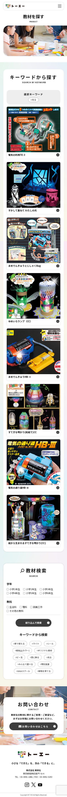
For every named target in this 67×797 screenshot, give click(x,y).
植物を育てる (44, 671)
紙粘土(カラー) (22, 650)
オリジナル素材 (44, 650)
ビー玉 (19, 657)
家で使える (19, 643)
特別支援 (44, 664)
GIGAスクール (23, 671)
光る (33, 99)
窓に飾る (34, 657)
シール (50, 643)
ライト (35, 643)
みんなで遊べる (25, 664)
